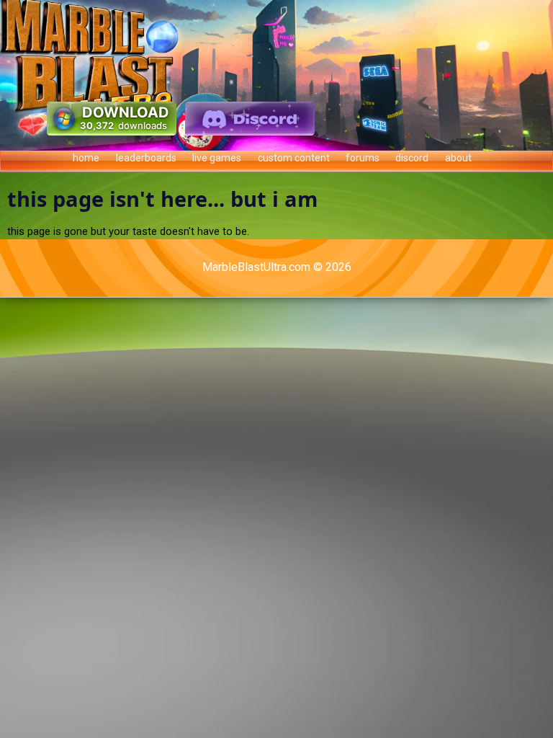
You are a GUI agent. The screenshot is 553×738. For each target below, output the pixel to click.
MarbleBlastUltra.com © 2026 (276, 267)
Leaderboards (146, 158)
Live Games (216, 158)
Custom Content (294, 158)
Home (86, 158)
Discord (411, 158)
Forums (362, 158)
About (458, 158)
